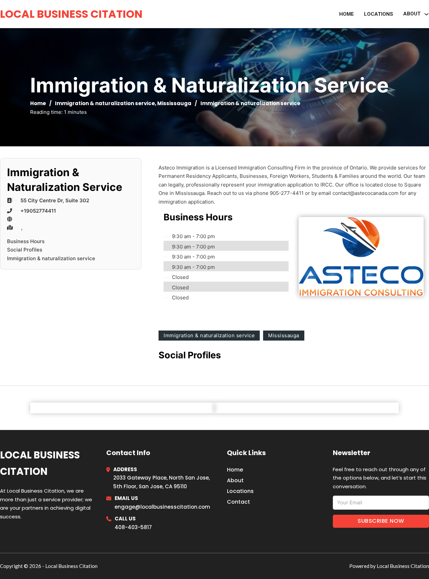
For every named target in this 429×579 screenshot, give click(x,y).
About (235, 480)
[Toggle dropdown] (426, 14)
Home (346, 14)
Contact (238, 502)
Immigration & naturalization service (105, 103)
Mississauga (174, 103)
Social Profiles (24, 249)
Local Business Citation (71, 13)
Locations (378, 14)
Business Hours (26, 241)
